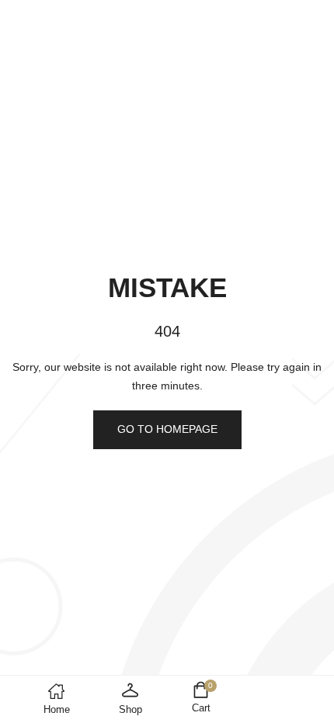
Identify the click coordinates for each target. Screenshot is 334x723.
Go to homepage (167, 429)
